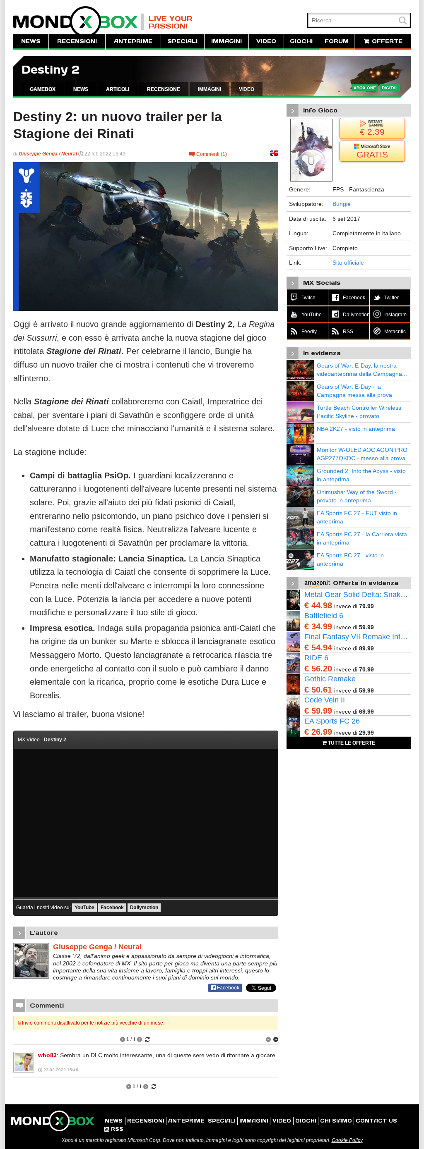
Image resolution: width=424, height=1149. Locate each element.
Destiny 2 (51, 69)
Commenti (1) (208, 154)
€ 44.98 (318, 605)
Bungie (341, 204)
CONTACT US (376, 1121)
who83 (47, 1055)
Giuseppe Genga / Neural (48, 154)
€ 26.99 (318, 731)
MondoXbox (78, 21)
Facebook (112, 907)
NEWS (31, 41)
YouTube (84, 907)
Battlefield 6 (323, 616)
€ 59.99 (318, 710)
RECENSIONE (163, 89)
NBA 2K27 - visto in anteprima (356, 428)
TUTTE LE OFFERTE (351, 743)
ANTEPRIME (133, 41)
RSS (113, 1129)
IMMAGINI (226, 41)
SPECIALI (182, 41)
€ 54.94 (318, 647)
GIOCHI (301, 41)
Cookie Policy (347, 1140)
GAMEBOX (42, 89)
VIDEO (266, 41)
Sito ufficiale (348, 262)
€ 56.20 (318, 668)
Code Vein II (324, 700)
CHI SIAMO (336, 1121)
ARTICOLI (117, 89)
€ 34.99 (318, 626)
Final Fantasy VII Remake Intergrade (357, 637)
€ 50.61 (318, 689)
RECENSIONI (77, 41)
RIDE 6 (316, 658)
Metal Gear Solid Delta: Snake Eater (357, 594)
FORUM (337, 41)
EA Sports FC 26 (332, 721)
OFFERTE (386, 41)
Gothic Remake (330, 679)
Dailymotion (144, 907)
